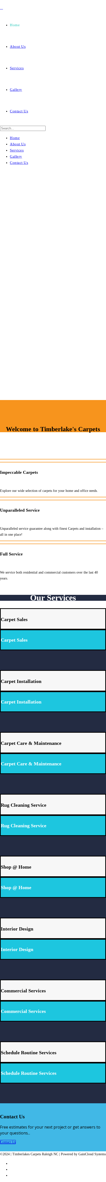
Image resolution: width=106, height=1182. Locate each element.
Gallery (16, 90)
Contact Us (19, 111)
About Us (18, 47)
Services (17, 68)
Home (15, 25)
